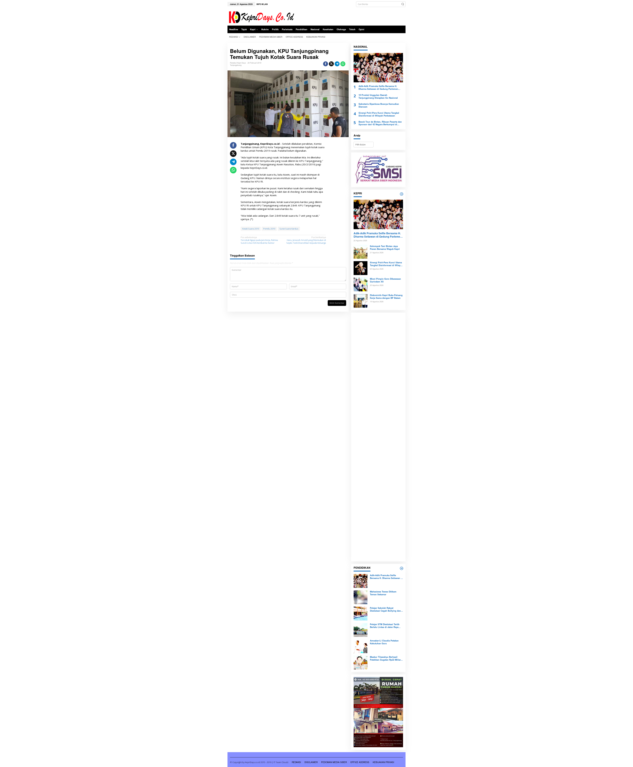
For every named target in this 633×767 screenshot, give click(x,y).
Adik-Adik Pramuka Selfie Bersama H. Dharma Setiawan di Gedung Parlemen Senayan (378, 87)
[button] (403, 4)
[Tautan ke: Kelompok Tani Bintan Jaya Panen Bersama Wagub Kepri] (360, 251)
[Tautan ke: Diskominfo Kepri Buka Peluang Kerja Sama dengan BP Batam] (360, 300)
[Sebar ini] (325, 63)
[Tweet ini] (331, 63)
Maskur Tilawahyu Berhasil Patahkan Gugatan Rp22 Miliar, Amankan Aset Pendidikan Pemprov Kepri (385, 658)
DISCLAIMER (311, 762)
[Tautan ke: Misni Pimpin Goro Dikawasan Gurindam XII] (360, 284)
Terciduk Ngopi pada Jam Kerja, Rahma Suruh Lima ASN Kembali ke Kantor (259, 240)
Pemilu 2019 (269, 228)
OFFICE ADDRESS (359, 762)
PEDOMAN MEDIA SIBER (334, 762)
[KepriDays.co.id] (260, 16)
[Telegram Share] (337, 63)
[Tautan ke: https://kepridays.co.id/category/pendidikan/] (402, 568)
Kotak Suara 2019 (250, 228)
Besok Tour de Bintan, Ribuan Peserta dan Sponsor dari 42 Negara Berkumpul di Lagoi (380, 123)
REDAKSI (296, 762)
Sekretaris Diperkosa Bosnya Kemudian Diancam (379, 105)
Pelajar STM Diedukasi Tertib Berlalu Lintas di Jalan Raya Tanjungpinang (384, 626)
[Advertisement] (378, 437)
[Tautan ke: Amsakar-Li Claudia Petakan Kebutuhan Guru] (360, 646)
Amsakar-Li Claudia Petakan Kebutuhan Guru (384, 642)
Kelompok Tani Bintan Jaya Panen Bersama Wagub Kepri (385, 247)
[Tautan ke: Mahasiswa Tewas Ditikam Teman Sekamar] (360, 597)
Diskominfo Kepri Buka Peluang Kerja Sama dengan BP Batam (386, 296)
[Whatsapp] (342, 63)
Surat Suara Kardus (288, 228)
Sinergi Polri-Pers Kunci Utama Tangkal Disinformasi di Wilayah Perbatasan (379, 114)
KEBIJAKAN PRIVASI (383, 762)
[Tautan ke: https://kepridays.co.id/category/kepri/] (402, 194)
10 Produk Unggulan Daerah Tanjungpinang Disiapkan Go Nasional (378, 96)
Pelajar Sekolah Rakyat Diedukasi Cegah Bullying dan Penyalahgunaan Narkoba (385, 609)
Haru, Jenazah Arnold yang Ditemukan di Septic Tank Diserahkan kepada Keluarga (306, 240)
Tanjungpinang (235, 65)
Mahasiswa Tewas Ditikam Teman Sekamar (383, 593)
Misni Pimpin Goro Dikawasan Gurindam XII (385, 280)
